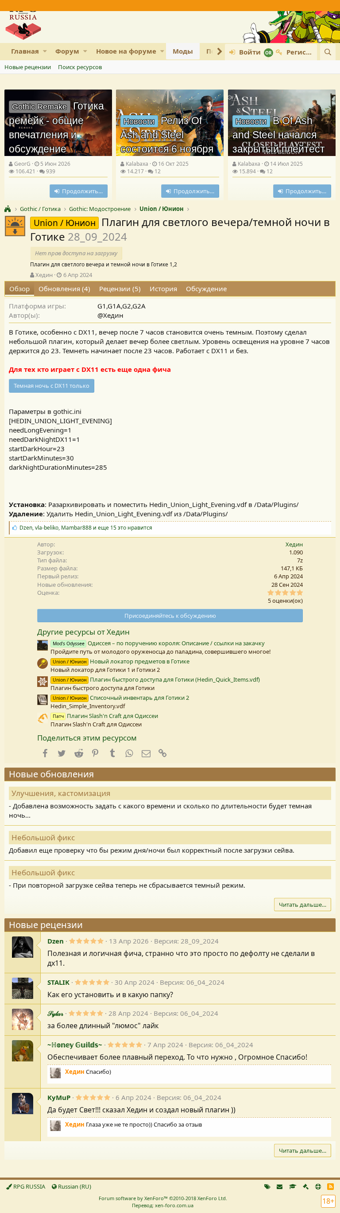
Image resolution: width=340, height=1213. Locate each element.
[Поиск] (328, 52)
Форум (67, 51)
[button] (45, 51)
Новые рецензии (27, 67)
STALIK (58, 982)
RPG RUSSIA (28, 1186)
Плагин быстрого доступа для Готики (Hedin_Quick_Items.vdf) (156, 679)
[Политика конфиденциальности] (305, 1186)
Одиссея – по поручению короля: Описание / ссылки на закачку (159, 643)
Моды (183, 51)
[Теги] (267, 1186)
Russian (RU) (74, 1186)
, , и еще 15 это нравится (85, 527)
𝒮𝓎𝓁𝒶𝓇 (55, 1013)
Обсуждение (206, 288)
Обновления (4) (64, 288)
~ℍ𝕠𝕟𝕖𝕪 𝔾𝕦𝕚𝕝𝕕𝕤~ (74, 1044)
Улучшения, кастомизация (61, 793)
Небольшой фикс (43, 837)
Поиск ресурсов (80, 67)
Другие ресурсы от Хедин (83, 632)
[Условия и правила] (292, 1186)
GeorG (22, 164)
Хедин (44, 275)
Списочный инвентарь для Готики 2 (121, 698)
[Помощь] (318, 1186)
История (163, 288)
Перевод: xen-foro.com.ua (162, 1205)
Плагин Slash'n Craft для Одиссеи (105, 716)
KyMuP (58, 1097)
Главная (25, 51)
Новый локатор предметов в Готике (121, 661)
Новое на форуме (126, 51)
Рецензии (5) (120, 288)
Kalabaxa (137, 164)
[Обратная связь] (279, 1186)
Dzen (55, 940)
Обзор (19, 288)
